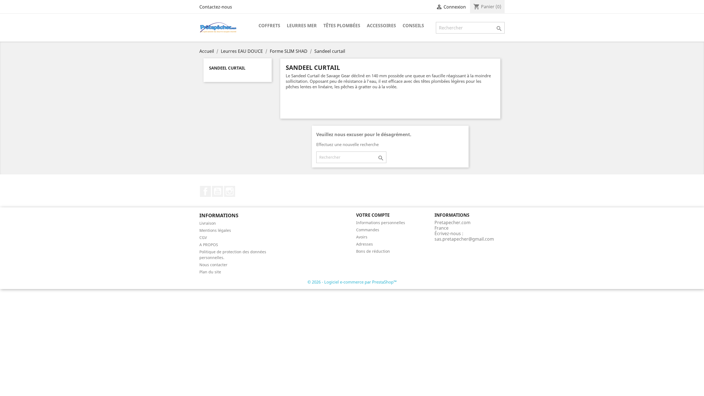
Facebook (205, 191)
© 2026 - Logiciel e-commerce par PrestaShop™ (352, 282)
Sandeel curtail (227, 68)
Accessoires (381, 26)
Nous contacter (213, 264)
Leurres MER (302, 26)
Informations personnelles (380, 222)
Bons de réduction (373, 251)
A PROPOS (208, 244)
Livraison (207, 223)
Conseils (413, 26)
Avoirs (361, 237)
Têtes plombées (341, 26)
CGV (203, 237)
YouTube (217, 191)
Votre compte (373, 215)
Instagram (229, 191)
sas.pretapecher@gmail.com (464, 239)
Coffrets (269, 26)
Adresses (364, 244)
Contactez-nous (215, 7)
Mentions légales (215, 230)
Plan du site (210, 271)
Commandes (367, 229)
